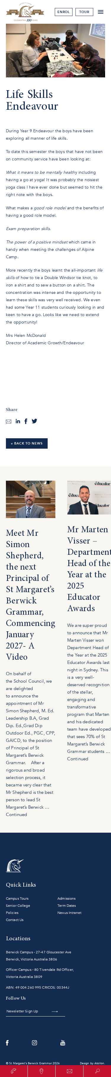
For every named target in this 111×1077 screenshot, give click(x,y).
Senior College (18, 905)
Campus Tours (17, 898)
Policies (12, 912)
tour (84, 12)
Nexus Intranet (69, 912)
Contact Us (14, 919)
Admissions (66, 898)
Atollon (99, 1063)
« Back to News (27, 443)
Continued (16, 815)
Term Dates (66, 905)
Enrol (63, 12)
